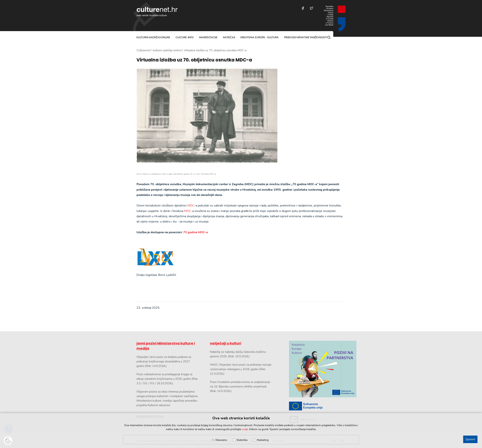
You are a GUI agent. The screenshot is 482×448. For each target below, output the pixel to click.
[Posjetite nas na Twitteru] (311, 8)
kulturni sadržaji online (153, 37)
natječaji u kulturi (225, 343)
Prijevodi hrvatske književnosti (305, 37)
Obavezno (221, 440)
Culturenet (143, 50)
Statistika (241, 440)
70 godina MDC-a (195, 232)
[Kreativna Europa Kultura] (317, 369)
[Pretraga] (328, 37)
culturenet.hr (157, 11)
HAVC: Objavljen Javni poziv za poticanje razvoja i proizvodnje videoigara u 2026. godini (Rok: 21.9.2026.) (240, 369)
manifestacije (208, 37)
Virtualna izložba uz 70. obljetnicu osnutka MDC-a (194, 60)
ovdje (245, 429)
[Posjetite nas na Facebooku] (302, 8)
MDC (190, 205)
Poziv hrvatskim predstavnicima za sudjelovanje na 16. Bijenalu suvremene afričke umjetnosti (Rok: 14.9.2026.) (240, 386)
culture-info (185, 37)
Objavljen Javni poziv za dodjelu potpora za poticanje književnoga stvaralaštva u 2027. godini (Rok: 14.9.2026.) (164, 361)
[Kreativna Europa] (317, 406)
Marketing (262, 440)
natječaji (229, 37)
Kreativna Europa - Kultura (259, 37)
